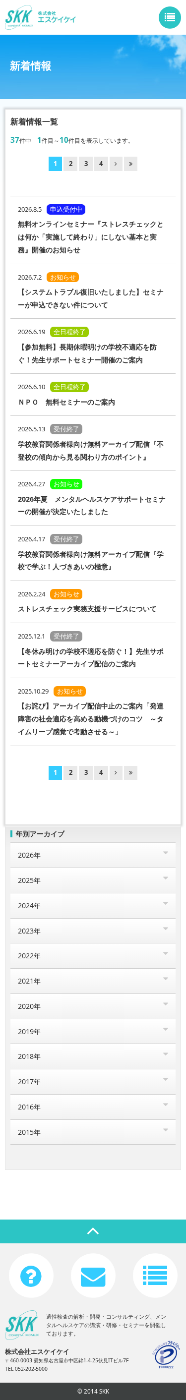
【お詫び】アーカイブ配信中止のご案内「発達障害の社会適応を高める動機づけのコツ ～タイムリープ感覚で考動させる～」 (91, 718)
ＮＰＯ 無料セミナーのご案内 (66, 402)
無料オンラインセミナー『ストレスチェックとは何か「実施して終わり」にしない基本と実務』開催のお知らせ (91, 236)
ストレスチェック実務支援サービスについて (87, 608)
